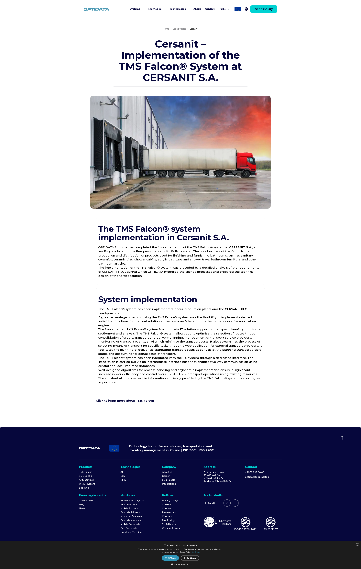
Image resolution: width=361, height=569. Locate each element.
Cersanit (194, 28)
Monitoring (168, 520)
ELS (122, 476)
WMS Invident (87, 484)
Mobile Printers (129, 508)
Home (166, 28)
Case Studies (179, 28)
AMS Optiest (86, 480)
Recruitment (169, 512)
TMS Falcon (85, 472)
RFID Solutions (128, 504)
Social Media (169, 524)
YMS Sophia (86, 476)
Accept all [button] (170, 558)
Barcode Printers (130, 512)
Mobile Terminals (130, 524)
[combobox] (357, 544)
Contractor (168, 516)
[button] (137, 9)
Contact (209, 9)
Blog (81, 504)
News (82, 508)
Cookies (166, 504)
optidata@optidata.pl (257, 477)
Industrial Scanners (131, 516)
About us (167, 472)
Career (166, 476)
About (197, 9)
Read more (196, 552)
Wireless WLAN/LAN (132, 500)
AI (121, 472)
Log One (84, 488)
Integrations (169, 484)
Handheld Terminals (131, 532)
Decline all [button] (190, 558)
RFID (123, 480)
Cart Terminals (128, 528)
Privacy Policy (170, 500)
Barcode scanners (130, 520)
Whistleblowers (171, 528)
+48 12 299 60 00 (254, 472)
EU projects (168, 480)
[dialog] (180, 555)
